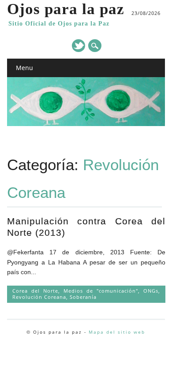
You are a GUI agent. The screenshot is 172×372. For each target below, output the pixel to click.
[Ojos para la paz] (86, 123)
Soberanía (83, 297)
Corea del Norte (35, 290)
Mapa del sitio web (117, 332)
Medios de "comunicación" (101, 290)
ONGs (150, 290)
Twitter (78, 45)
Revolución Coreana (39, 297)
